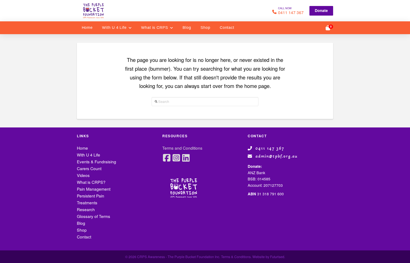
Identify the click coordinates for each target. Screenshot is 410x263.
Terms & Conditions (236, 256)
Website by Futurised (268, 256)
